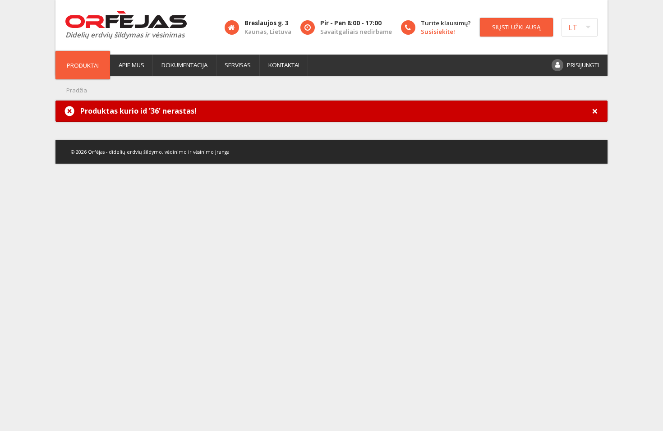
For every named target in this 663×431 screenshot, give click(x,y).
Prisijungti (583, 65)
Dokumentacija (184, 65)
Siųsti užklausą (516, 27)
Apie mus (131, 65)
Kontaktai (283, 65)
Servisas (238, 65)
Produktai (83, 65)
